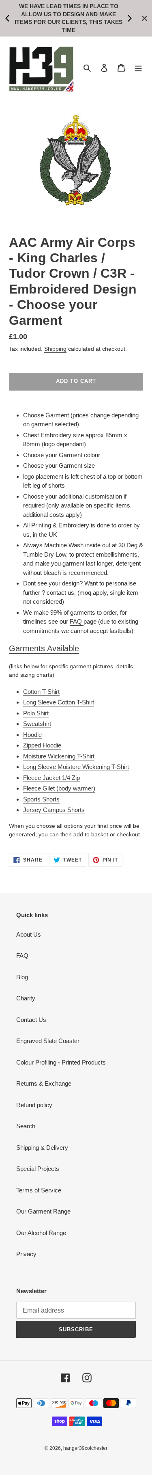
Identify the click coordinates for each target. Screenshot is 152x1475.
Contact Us (31, 1019)
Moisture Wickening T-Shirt (58, 756)
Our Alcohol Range (41, 1232)
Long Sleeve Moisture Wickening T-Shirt (76, 766)
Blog (22, 977)
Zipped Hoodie (42, 745)
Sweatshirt (37, 723)
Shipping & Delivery (42, 1147)
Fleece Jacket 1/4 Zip (51, 777)
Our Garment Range (43, 1211)
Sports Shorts (41, 799)
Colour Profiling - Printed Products (61, 1062)
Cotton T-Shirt (41, 691)
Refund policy (34, 1104)
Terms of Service (38, 1190)
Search (25, 1126)
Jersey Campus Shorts (54, 809)
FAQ (76, 621)
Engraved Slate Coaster (47, 1040)
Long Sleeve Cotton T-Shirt (58, 702)
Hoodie (32, 734)
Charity (25, 998)
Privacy (26, 1253)
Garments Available (44, 648)
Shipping (55, 349)
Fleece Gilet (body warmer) (59, 788)
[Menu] (138, 67)
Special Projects (37, 1168)
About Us (28, 934)
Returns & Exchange (43, 1083)
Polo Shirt (36, 713)
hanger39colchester (85, 1448)
